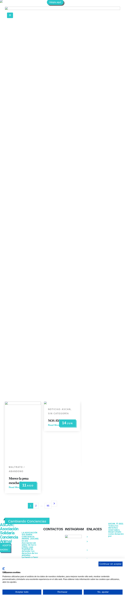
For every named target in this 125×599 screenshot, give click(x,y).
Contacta (93, 537)
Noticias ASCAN (59, 409)
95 (48, 505)
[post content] (23, 432)
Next (54, 503)
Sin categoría (58, 413)
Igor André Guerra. (115, 537)
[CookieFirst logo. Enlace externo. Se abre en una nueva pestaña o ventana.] (3, 568)
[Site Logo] (20, 1)
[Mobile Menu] (10, 15)
